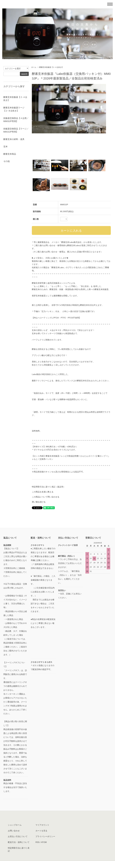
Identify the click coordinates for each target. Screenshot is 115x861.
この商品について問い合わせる (45, 497)
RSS (37, 842)
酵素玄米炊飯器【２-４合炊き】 (51, 67)
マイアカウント (42, 825)
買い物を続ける (39, 502)
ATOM (44, 842)
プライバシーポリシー (45, 836)
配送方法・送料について (18, 842)
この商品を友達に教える (42, 492)
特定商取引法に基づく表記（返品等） (48, 487)
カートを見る (41, 831)
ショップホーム (15, 825)
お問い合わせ (14, 831)
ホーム (33, 67)
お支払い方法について (17, 836)
